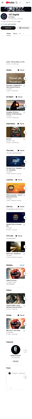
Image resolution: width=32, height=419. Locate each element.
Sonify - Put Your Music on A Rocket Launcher (16, 62)
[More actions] (24, 86)
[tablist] (16, 33)
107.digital (4, 24)
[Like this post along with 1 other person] (9, 387)
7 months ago (21, 373)
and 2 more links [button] (12, 24)
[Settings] (20, 2)
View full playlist (10, 284)
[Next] (25, 78)
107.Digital (9, 89)
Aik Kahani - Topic (10, 140)
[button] (23, 33)
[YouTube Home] (10, 2)
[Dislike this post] (13, 387)
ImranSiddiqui (9, 332)
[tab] (8, 33)
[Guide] (2, 2)
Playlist (14, 282)
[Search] (16, 2)
